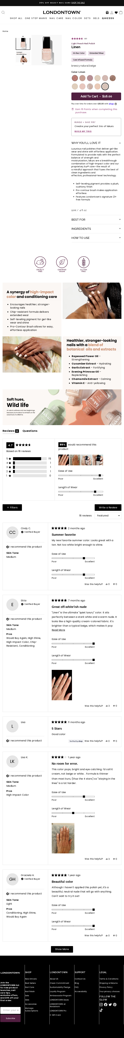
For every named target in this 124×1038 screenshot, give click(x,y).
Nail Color (74, 18)
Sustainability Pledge (60, 987)
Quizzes (108, 18)
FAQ (76, 987)
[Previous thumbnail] (23, 36)
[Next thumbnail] (23, 63)
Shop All (16, 18)
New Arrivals (31, 979)
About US (54, 979)
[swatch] (74, 78)
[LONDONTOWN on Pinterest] (114, 1004)
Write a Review (110, 508)
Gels (96, 18)
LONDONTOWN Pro (58, 1011)
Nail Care (56, 18)
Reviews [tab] (11, 431)
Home (5, 31)
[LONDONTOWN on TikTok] (101, 1010)
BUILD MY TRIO (83, 131)
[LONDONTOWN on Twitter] (110, 1004)
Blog (77, 983)
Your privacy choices (110, 991)
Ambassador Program (60, 995)
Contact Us (80, 979)
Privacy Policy (106, 987)
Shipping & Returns (109, 983)
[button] (107, 12)
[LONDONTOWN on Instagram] (101, 1004)
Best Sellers (30, 983)
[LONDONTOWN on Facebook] (105, 1004)
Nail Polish (30, 991)
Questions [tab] (30, 431)
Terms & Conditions (109, 979)
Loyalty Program (57, 991)
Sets (87, 18)
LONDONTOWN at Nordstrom (58, 1005)
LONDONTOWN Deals (59, 1000)
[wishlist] (116, 12)
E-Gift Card (55, 1015)
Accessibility (81, 991)
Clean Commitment (59, 983)
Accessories (31, 1004)
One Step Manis (36, 18)
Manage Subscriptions (31, 1009)
